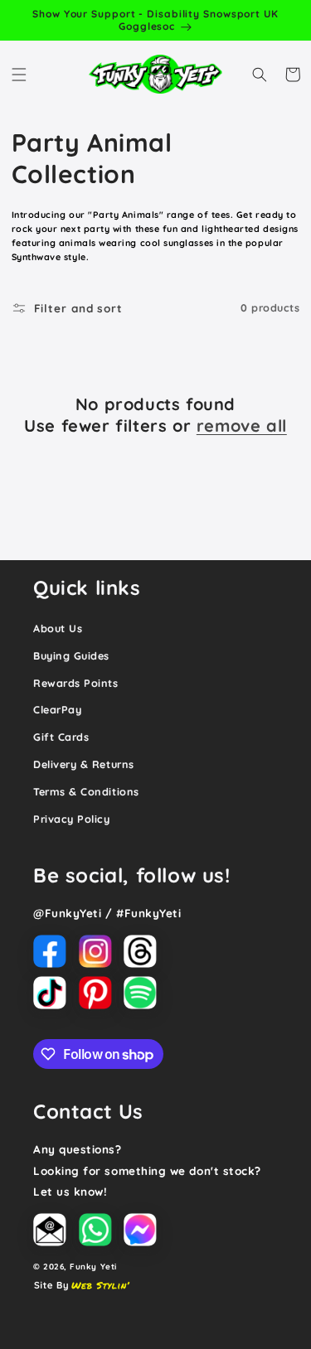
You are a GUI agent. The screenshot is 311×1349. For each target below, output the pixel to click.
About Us (57, 628)
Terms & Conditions (86, 791)
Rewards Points (76, 682)
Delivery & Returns (83, 764)
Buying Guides (71, 655)
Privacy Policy (71, 818)
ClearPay (57, 709)
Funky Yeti (93, 1266)
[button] (19, 74)
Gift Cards (61, 736)
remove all (242, 425)
